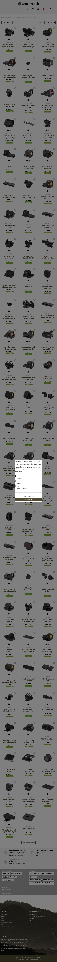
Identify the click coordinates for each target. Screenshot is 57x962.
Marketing (19, 483)
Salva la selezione (28, 496)
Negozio (18, 486)
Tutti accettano (28, 499)
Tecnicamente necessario (22, 476)
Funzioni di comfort (21, 481)
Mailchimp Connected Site (22, 488)
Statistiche (19, 478)
